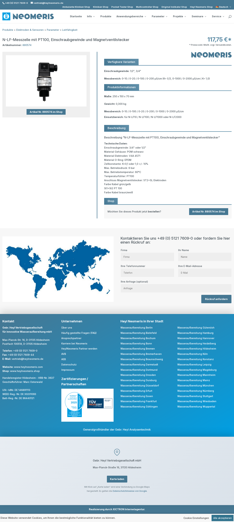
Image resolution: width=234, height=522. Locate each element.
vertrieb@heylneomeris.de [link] (27, 358)
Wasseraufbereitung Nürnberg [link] (195, 390)
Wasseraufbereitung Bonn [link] (136, 343)
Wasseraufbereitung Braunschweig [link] (141, 359)
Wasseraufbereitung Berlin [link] (136, 327)
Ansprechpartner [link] (71, 338)
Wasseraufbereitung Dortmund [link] (138, 369)
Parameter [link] (53, 29)
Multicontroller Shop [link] (147, 7)
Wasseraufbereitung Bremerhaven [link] (141, 353)
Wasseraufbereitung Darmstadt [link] (139, 364)
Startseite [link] (76, 16)
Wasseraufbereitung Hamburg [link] (195, 332)
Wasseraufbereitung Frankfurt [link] (138, 401)
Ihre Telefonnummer (133, 266)
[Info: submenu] (94, 16)
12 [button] (65, 99)
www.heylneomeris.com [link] (28, 366)
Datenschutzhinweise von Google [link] (130, 491)
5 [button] (32, 99)
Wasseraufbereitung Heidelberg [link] (196, 343)
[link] (224, 7)
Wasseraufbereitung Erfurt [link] (136, 390)
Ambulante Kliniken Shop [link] (76, 7)
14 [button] (74, 99)
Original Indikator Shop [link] (174, 7)
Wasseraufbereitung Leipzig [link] (194, 364)
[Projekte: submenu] (185, 16)
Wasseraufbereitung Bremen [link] (137, 348)
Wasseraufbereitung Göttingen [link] (139, 406)
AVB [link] (63, 353)
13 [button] (69, 99)
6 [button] (37, 99)
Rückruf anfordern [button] (216, 299)
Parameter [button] (158, 16)
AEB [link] (63, 359)
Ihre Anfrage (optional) (134, 281)
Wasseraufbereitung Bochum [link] (137, 338)
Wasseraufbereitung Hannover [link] (195, 338)
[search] (230, 17)
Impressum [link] (67, 369)
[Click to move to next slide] (86, 81)
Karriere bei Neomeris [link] (74, 343)
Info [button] (89, 16)
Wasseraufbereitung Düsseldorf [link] (139, 385)
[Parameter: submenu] (166, 16)
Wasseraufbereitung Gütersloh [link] (195, 327)
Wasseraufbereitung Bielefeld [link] (138, 332)
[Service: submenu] (223, 16)
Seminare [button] (197, 16)
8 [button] (46, 99)
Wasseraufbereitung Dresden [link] (138, 374)
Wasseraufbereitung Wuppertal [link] (196, 406)
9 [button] (51, 99)
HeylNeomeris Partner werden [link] (79, 348)
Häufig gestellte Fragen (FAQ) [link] (79, 332)
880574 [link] (27, 45)
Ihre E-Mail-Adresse (190, 266)
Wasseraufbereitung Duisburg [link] (138, 380)
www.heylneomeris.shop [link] (25, 371)
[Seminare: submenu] (205, 16)
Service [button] (216, 16)
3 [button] (23, 99)
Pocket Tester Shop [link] (122, 7)
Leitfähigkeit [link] (69, 29)
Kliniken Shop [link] (100, 7)
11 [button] (60, 99)
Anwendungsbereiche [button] (129, 16)
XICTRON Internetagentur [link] (128, 509)
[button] (230, 497)
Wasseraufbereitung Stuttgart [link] (195, 396)
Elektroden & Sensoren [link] (30, 29)
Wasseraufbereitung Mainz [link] (193, 380)
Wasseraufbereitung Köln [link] (192, 353)
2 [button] (19, 99)
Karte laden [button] (117, 479)
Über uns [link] (66, 327)
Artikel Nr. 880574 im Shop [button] (46, 111)
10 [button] (56, 99)
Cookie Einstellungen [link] (196, 518)
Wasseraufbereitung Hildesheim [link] (196, 348)
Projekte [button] (178, 16)
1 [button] (14, 99)
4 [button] (28, 99)
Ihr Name (183, 250)
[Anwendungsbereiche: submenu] (145, 16)
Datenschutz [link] (69, 364)
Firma (124, 250)
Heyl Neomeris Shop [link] (201, 7)
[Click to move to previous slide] (6, 81)
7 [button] (42, 99)
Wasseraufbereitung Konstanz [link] (195, 359)
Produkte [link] (105, 16)
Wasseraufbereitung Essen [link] (136, 396)
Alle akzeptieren (222, 518)
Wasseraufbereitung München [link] (195, 385)
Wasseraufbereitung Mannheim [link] (196, 374)
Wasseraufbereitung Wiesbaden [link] (196, 401)
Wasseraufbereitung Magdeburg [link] (197, 369)
